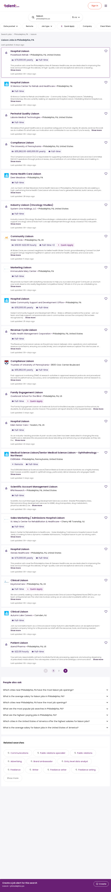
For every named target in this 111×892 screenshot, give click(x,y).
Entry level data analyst (76, 761)
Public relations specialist (52, 753)
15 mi (74, 17)
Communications (19, 753)
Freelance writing (87, 769)
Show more (16, 70)
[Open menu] (106, 6)
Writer (35, 769)
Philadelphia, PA (21, 34)
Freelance (16, 769)
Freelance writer (58, 769)
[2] (65, 671)
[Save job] (105, 51)
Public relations (84, 753)
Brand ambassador (43, 761)
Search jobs (6, 34)
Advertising (16, 761)
